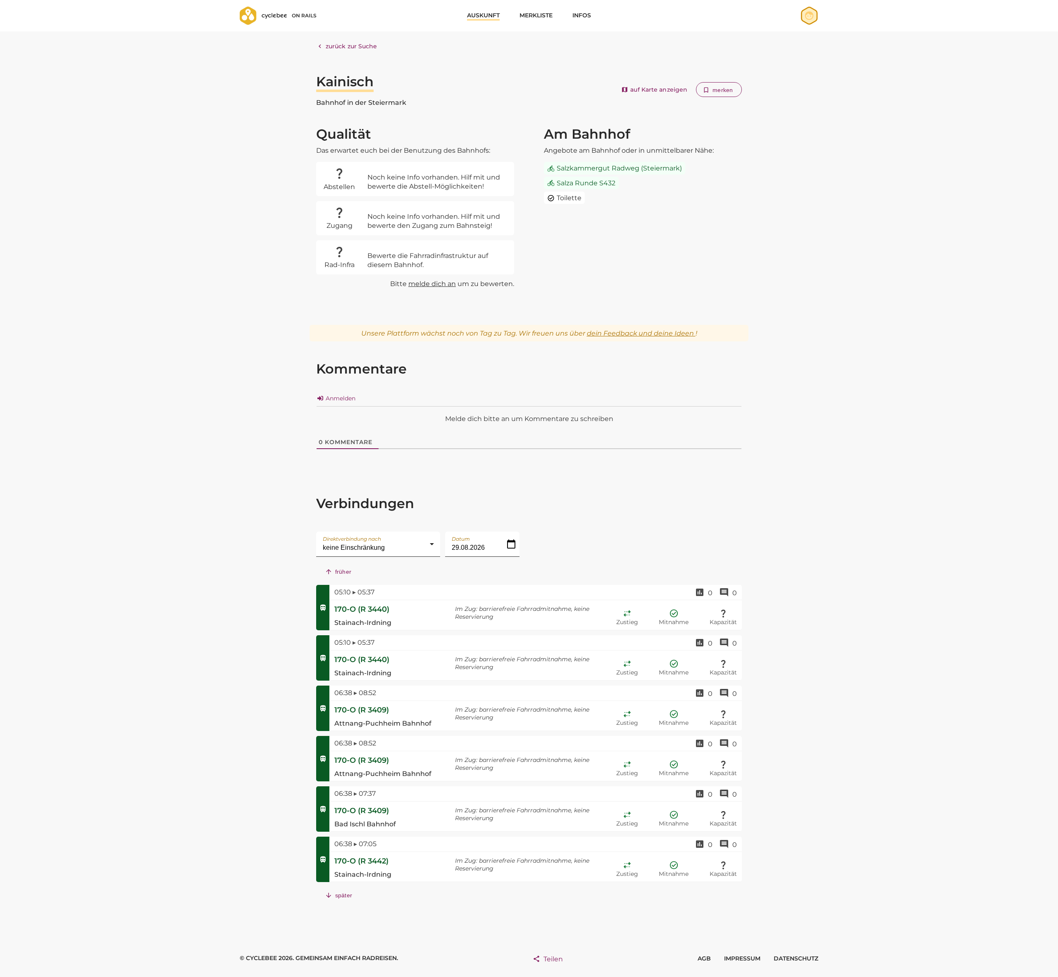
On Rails (304, 15)
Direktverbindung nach (352, 539)
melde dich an (432, 284)
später (343, 895)
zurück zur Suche (351, 46)
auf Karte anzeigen (658, 89)
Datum (461, 539)
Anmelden (339, 398)
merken (722, 90)
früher (343, 571)
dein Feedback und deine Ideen (641, 333)
